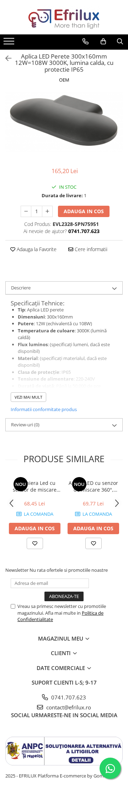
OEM (64, 80)
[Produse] (10, 43)
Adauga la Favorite (36, 249)
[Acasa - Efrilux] (64, 17)
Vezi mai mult (28, 397)
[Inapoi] (5, 58)
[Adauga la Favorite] (35, 543)
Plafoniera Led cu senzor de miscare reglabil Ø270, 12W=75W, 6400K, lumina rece (35, 486)
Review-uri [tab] (25, 424)
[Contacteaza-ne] (86, 41)
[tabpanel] (64, 122)
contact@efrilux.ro (68, 707)
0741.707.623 (68, 697)
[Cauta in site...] (120, 41)
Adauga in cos (84, 211)
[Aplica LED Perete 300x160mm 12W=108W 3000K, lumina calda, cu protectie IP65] (64, 122)
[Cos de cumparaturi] (103, 41)
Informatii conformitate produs (44, 409)
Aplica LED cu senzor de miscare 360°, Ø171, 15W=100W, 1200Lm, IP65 (93, 486)
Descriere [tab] (21, 287)
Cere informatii (90, 249)
